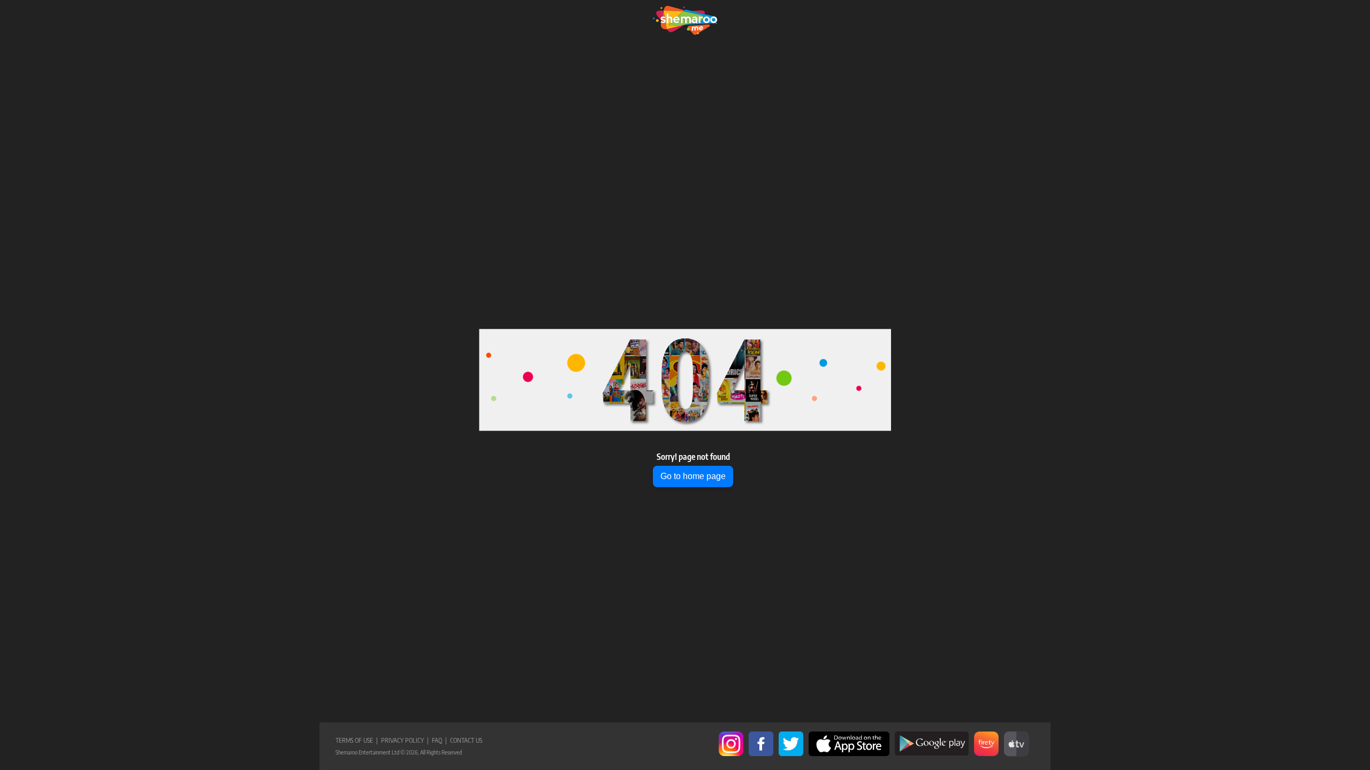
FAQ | (438, 740)
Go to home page (693, 476)
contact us (464, 740)
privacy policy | (403, 740)
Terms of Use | (357, 740)
